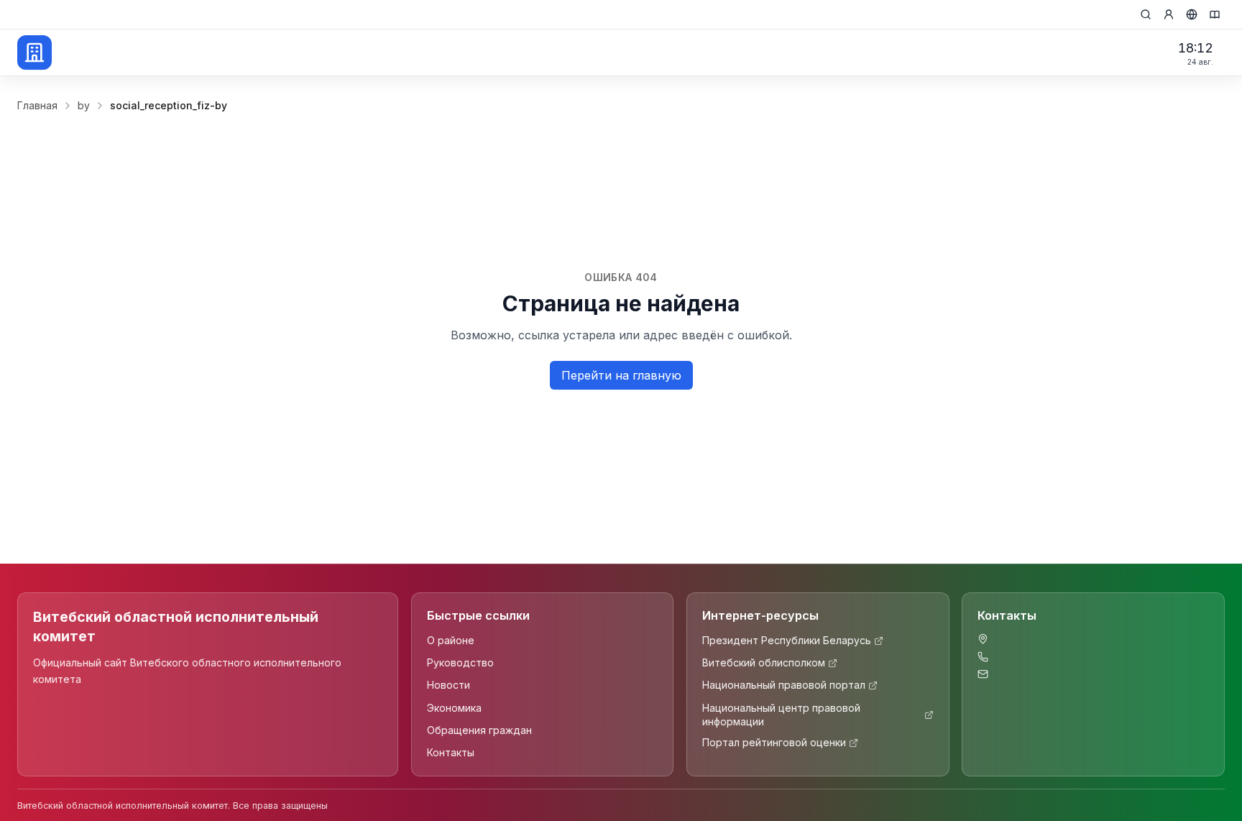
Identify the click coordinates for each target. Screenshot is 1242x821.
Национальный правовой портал (783, 685)
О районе (450, 641)
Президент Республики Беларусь (786, 641)
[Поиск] (1146, 14)
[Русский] (1192, 14)
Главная (37, 105)
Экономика (454, 708)
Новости (448, 685)
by (84, 105)
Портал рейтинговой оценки (774, 743)
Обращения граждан (479, 730)
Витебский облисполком (763, 663)
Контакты (450, 753)
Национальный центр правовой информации (781, 715)
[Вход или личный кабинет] (1169, 14)
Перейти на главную (621, 375)
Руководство (460, 663)
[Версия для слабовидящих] (1215, 14)
